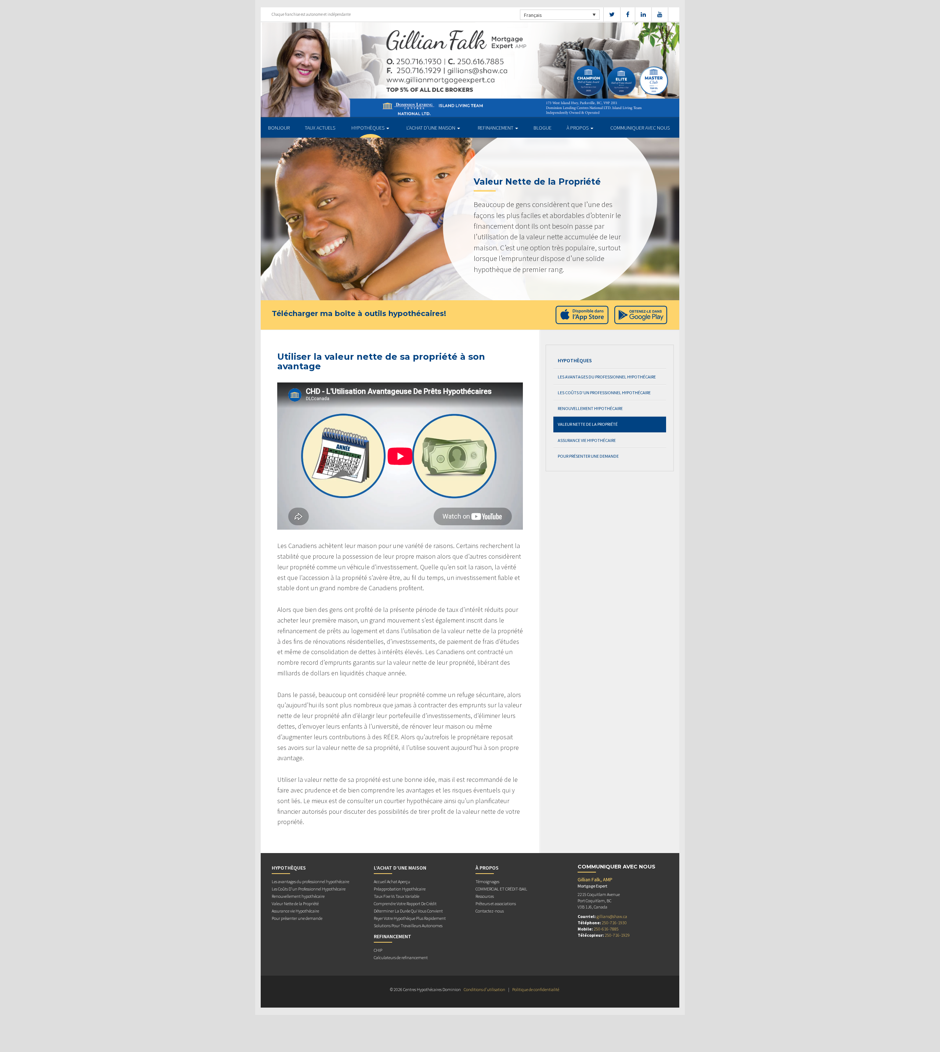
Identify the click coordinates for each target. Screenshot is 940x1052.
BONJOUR (279, 127)
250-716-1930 (614, 922)
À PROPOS (578, 127)
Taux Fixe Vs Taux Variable (396, 896)
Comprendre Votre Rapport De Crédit (405, 903)
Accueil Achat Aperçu (392, 881)
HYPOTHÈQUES (368, 127)
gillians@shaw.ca (612, 916)
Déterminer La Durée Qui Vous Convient (408, 911)
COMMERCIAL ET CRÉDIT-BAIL (501, 889)
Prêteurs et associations (496, 903)
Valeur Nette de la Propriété (588, 424)
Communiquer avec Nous (640, 127)
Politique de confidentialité (535, 989)
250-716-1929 (617, 935)
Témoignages (487, 881)
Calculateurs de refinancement (401, 957)
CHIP (378, 950)
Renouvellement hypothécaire (590, 408)
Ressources (485, 896)
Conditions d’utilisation (484, 989)
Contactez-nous (490, 911)
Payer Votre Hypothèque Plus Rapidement (410, 918)
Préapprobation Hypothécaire (400, 889)
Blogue (543, 127)
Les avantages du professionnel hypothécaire (607, 377)
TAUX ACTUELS (320, 127)
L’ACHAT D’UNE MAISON (431, 127)
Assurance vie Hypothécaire (587, 440)
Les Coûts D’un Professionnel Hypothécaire (604, 392)
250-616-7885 (606, 929)
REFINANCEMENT (496, 127)
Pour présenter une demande (588, 456)
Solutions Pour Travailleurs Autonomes (408, 925)
